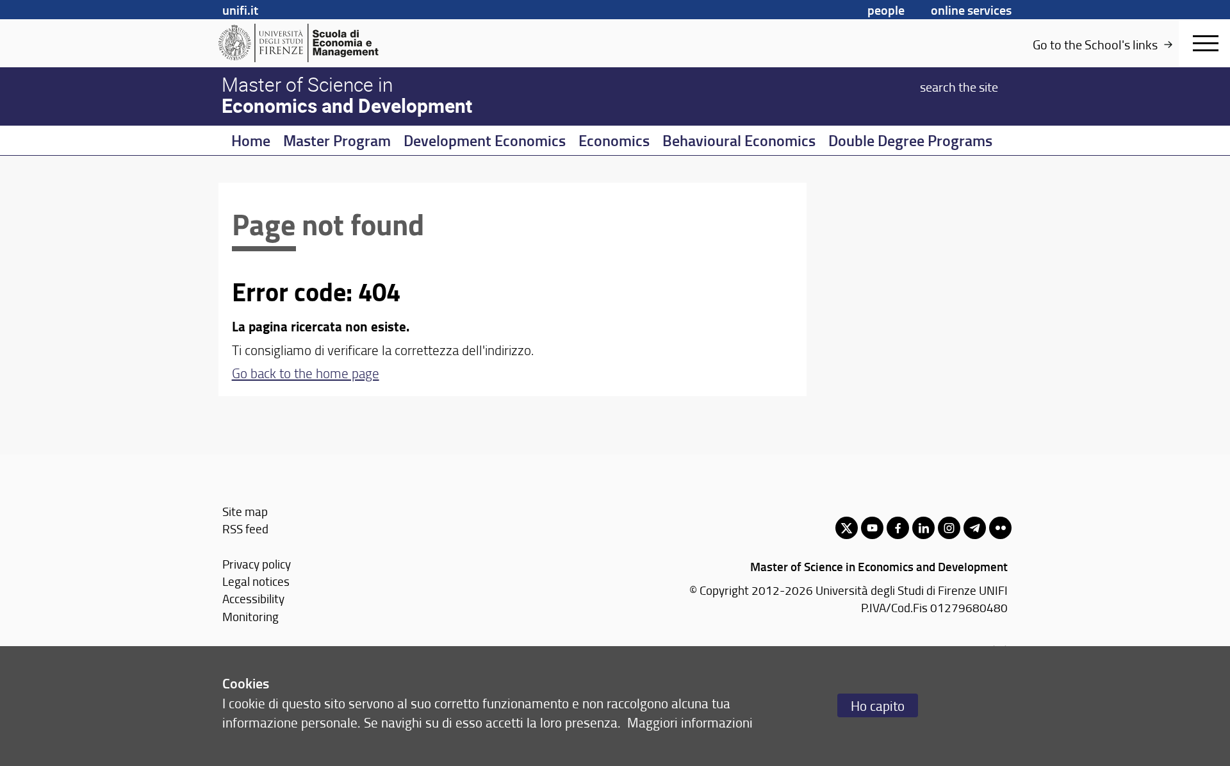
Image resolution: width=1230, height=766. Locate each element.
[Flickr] (1000, 528)
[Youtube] (872, 528)
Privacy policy (256, 563)
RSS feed (245, 528)
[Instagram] (949, 528)
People (886, 10)
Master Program (337, 140)
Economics (614, 140)
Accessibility (253, 598)
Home (250, 140)
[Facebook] (898, 528)
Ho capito (878, 705)
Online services (971, 10)
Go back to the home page (305, 372)
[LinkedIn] (923, 528)
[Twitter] (846, 528)
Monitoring (250, 616)
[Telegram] (975, 528)
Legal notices (256, 581)
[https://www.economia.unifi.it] (317, 43)
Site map (245, 511)
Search (959, 86)
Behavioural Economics (739, 140)
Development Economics (485, 140)
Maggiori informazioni (690, 722)
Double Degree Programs (910, 140)
